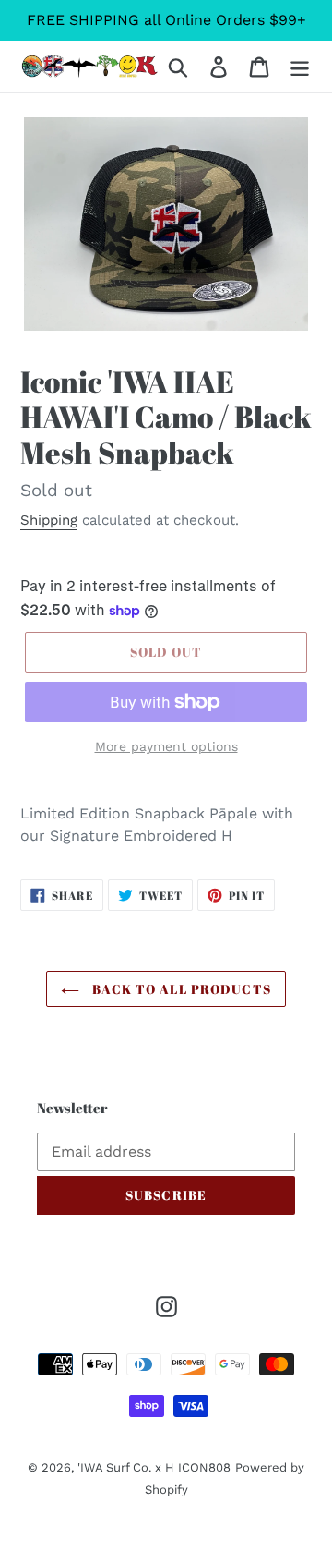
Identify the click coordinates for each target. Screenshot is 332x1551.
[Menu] (299, 67)
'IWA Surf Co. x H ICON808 (154, 1467)
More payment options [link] (166, 746)
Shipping (48, 520)
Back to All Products (180, 989)
